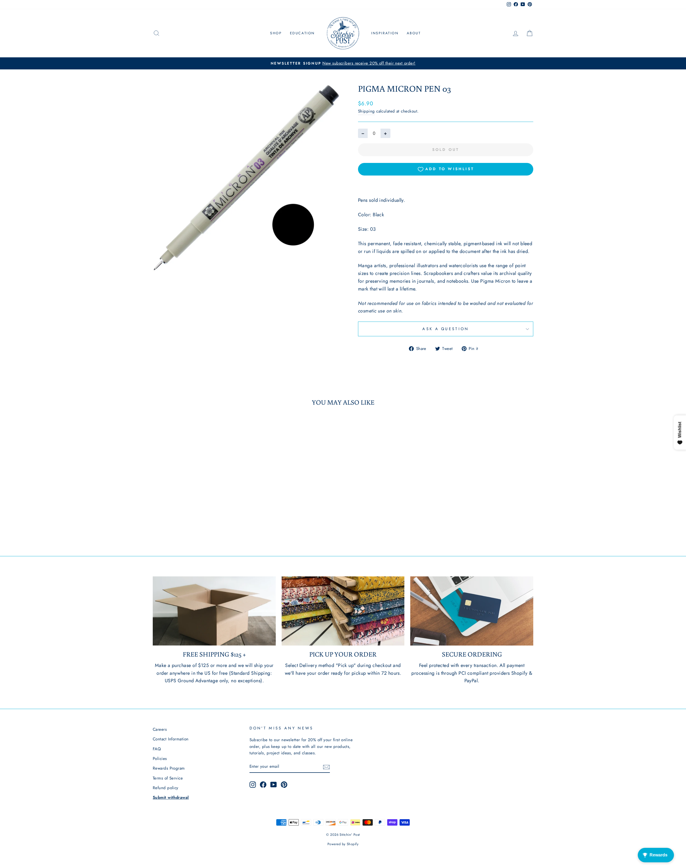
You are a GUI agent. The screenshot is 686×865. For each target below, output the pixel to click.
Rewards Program (169, 768)
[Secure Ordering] (471, 611)
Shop (276, 33)
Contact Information (171, 739)
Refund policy (165, 788)
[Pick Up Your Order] (343, 611)
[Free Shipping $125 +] (214, 611)
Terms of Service (168, 778)
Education (302, 33)
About (414, 33)
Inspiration (385, 33)
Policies (160, 759)
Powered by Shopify (343, 844)
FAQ (157, 749)
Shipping (366, 111)
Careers (160, 729)
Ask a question (445, 328)
